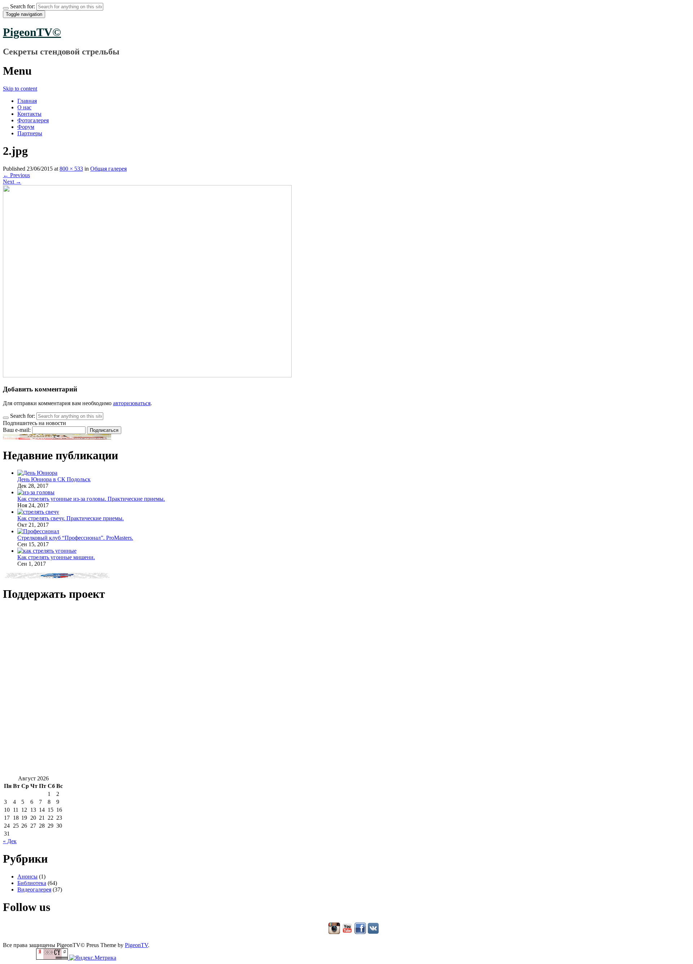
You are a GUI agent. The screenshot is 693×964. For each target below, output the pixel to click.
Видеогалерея (34, 889)
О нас (24, 107)
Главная (27, 101)
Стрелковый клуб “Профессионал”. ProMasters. (75, 538)
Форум (25, 127)
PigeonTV (136, 945)
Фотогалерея (33, 120)
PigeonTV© (32, 32)
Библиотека (31, 883)
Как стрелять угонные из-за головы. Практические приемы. (91, 499)
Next (12, 182)
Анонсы (27, 876)
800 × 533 (71, 169)
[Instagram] (334, 933)
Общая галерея (108, 169)
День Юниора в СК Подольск (54, 479)
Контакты (29, 114)
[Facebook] (360, 933)
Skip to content (20, 89)
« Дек (10, 841)
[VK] (373, 933)
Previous (16, 175)
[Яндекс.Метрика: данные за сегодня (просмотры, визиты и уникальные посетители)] (92, 958)
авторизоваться (132, 403)
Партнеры (29, 133)
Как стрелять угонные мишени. (56, 557)
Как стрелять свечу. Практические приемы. (70, 518)
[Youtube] (347, 933)
